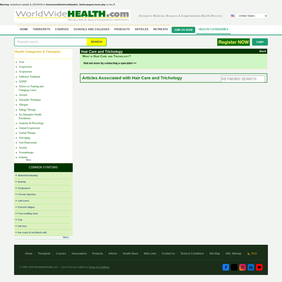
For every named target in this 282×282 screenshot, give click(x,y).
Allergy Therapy (27, 109)
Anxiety (23, 147)
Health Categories (213, 29)
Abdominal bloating (28, 175)
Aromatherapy (26, 152)
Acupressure (25, 66)
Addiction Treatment (29, 76)
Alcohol (23, 94)
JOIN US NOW (183, 30)
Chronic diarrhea (27, 194)
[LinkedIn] (251, 267)
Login (260, 41)
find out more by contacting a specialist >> (109, 63)
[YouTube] (259, 267)
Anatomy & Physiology (31, 123)
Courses (62, 29)
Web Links (150, 253)
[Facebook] (226, 267)
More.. (66, 237)
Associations (79, 253)
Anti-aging (24, 137)
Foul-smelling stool (28, 213)
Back (263, 51)
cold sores (23, 200)
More (28, 160)
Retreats (160, 29)
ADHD (23, 81)
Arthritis (23, 157)
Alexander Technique (30, 99)
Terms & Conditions (192, 253)
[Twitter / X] (234, 267)
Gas (20, 219)
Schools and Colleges (91, 29)
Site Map (214, 253)
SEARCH (96, 41)
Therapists (41, 29)
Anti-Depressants (28, 142)
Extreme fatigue (26, 207)
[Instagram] (242, 267)
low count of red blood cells (32, 232)
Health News (130, 253)
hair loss (22, 226)
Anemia (22, 181)
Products (122, 29)
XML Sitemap (233, 253)
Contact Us (168, 253)
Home (24, 29)
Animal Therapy (27, 132)
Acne (21, 61)
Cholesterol (24, 188)
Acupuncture (25, 71)
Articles (141, 29)
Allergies (23, 104)
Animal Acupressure (29, 128)
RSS (254, 253)
